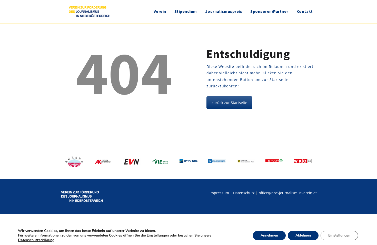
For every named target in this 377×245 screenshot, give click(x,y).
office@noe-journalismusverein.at (288, 192)
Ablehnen (303, 235)
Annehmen (269, 235)
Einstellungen (339, 235)
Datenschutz (244, 192)
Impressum (219, 192)
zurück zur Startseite (229, 102)
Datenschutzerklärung (36, 240)
